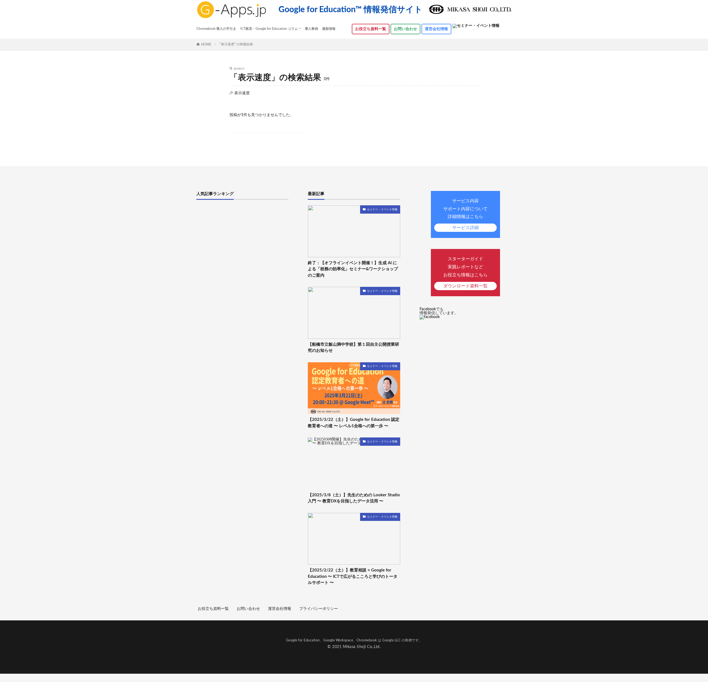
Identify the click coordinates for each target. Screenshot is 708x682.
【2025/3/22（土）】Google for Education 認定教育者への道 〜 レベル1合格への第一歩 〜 (353, 423)
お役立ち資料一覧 (213, 609)
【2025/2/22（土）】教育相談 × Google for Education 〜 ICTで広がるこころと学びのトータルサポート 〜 (352, 576)
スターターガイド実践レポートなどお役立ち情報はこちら (465, 272)
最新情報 (328, 28)
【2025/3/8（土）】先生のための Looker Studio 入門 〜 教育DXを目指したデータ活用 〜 (354, 498)
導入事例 (311, 28)
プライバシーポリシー (318, 609)
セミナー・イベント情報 (382, 209)
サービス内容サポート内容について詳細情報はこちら (465, 214)
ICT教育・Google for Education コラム (269, 28)
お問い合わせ (405, 29)
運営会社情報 (436, 29)
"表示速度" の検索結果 (236, 44)
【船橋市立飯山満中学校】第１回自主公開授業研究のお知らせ (353, 347)
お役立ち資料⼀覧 (370, 29)
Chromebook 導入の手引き (216, 28)
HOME (206, 44)
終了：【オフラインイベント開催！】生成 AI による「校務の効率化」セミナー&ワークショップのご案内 (353, 269)
